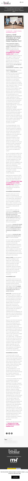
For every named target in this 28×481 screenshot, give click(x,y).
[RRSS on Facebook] (7, 433)
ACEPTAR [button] (15, 477)
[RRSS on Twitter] (9, 433)
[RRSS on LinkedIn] (12, 433)
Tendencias (14, 32)
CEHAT (10, 439)
